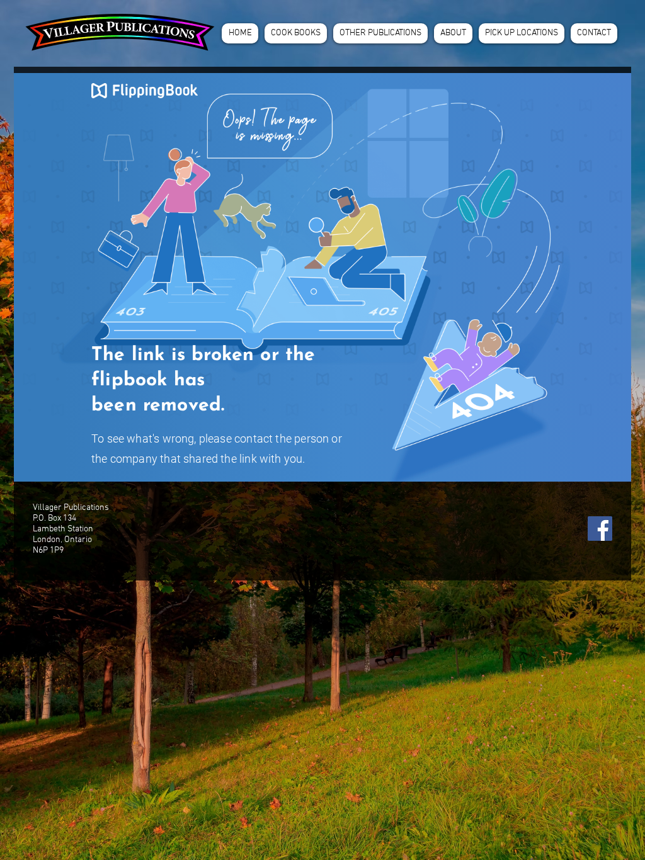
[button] (296, 33)
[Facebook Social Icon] (600, 528)
